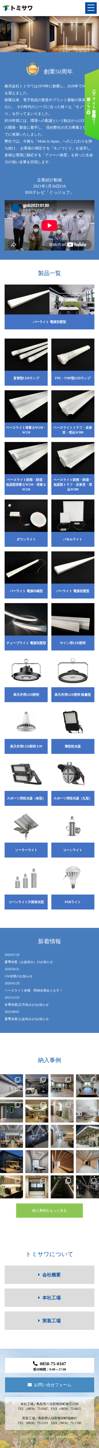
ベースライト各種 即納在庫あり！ (91, 104)
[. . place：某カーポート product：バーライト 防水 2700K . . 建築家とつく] (11, 1161)
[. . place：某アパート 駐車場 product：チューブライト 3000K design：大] (62, 1186)
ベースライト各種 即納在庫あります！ (34, 987)
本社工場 (51, 1297)
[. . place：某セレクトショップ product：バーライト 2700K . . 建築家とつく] (62, 1161)
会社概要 (51, 1274)
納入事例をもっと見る (49, 1210)
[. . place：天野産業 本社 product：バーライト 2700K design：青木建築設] (36, 1111)
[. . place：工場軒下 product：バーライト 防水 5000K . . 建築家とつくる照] (87, 1136)
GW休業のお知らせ (18, 972)
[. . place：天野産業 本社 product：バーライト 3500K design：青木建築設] (62, 1085)
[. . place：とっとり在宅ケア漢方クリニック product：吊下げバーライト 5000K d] (87, 1111)
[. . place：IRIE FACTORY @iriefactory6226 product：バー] (11, 1085)
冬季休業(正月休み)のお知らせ (27, 1001)
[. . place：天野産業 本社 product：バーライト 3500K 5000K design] (87, 1085)
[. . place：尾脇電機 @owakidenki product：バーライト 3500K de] (87, 1161)
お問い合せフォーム (52, 1384)
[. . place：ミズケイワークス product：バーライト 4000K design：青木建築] (87, 1186)
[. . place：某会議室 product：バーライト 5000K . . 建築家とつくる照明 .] (36, 1161)
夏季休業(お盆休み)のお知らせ (27, 1015)
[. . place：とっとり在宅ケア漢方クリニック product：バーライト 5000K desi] (36, 1136)
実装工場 (51, 1320)
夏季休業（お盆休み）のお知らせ (29, 958)
